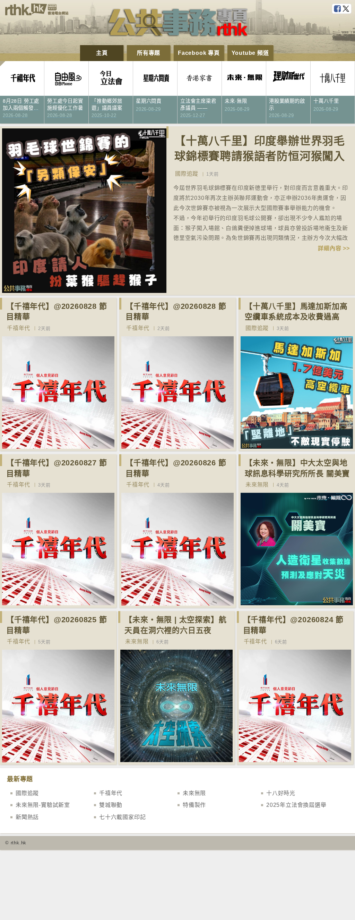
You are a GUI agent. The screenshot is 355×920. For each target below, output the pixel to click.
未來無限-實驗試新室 (43, 805)
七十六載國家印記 (122, 817)
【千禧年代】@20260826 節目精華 (175, 468)
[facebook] (338, 9)
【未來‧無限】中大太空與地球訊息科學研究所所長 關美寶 (297, 468)
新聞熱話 (27, 817)
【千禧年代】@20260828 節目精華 (56, 311)
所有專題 (148, 53)
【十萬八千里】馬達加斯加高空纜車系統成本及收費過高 (296, 311)
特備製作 (194, 805)
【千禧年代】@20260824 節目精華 (293, 625)
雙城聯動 (110, 805)
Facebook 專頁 (199, 53)
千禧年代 (18, 328)
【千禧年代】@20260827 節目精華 (56, 468)
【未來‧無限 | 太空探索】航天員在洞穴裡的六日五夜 (175, 625)
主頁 (102, 53)
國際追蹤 (186, 174)
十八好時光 (280, 793)
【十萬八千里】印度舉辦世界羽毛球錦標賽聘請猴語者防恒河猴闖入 (259, 149)
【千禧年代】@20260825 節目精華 (56, 625)
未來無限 (257, 485)
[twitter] (346, 9)
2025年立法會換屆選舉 (296, 805)
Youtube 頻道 (250, 53)
